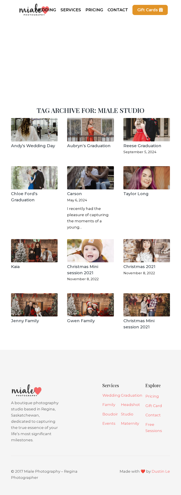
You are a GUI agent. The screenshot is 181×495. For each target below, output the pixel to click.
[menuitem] (45, 10)
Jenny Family (25, 320)
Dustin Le (161, 471)
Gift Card (153, 406)
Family (108, 404)
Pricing (152, 396)
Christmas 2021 (139, 266)
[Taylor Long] (146, 178)
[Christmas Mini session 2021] (90, 251)
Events (108, 423)
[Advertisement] (90, 53)
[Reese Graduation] (146, 129)
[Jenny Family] (34, 305)
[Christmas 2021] (146, 251)
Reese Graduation (142, 145)
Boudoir (110, 414)
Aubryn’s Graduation (89, 145)
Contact (153, 415)
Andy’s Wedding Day (33, 145)
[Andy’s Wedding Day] (34, 129)
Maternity (130, 423)
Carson (74, 193)
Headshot (130, 404)
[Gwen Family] (90, 305)
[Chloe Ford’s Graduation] (34, 178)
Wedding (111, 395)
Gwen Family (81, 320)
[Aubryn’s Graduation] (90, 129)
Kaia (15, 266)
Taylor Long (136, 193)
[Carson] (90, 178)
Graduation (131, 395)
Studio (127, 414)
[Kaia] (34, 251)
